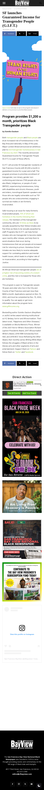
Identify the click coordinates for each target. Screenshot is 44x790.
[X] (25, 784)
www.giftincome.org (10, 306)
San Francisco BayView (13, 659)
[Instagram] (19, 784)
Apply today (6, 108)
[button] (4, 3)
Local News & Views (20, 9)
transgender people (15, 137)
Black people (32, 137)
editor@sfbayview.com (22, 774)
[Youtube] (31, 784)
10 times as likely (26, 223)
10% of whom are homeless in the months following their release (18, 217)
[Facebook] (12, 784)
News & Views (6, 9)
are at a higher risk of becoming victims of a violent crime (21, 273)
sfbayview (28, 659)
